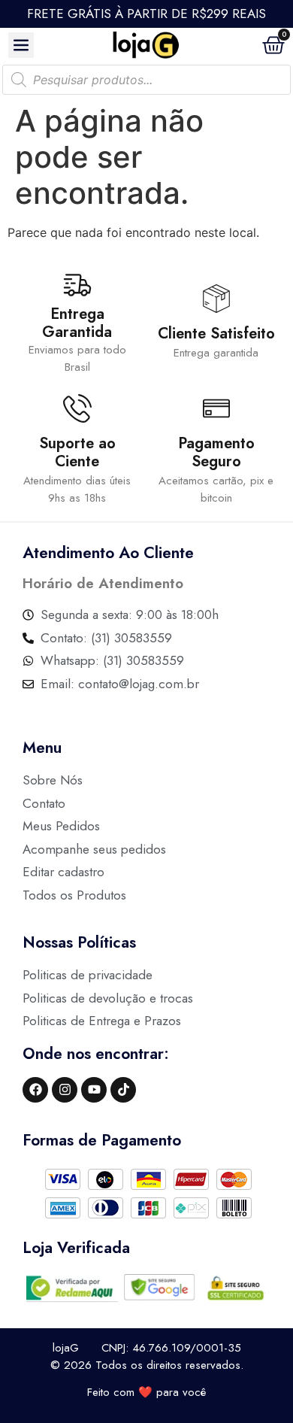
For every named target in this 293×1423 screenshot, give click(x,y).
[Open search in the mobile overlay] (146, 80)
